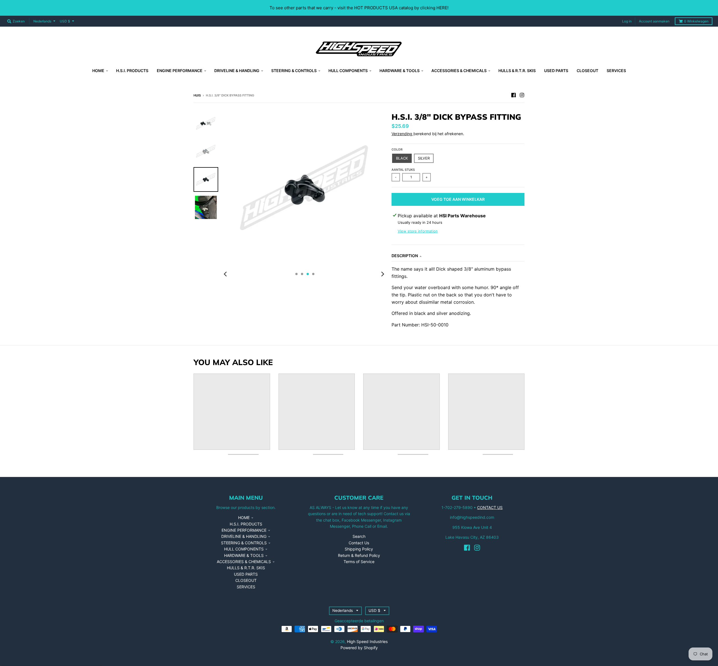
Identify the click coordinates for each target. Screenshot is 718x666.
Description (405, 255)
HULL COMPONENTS (244, 549)
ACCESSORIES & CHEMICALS (244, 561)
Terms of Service (359, 561)
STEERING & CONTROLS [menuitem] (294, 70)
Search (359, 536)
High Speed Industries (367, 641)
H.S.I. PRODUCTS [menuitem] (132, 70)
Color (397, 149)
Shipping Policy (359, 549)
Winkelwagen (696, 21)
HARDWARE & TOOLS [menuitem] (399, 70)
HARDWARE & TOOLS (244, 555)
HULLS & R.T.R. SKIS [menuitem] (517, 70)
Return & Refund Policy (359, 555)
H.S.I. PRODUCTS (246, 524)
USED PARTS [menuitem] (556, 70)
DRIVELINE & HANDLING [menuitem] (236, 70)
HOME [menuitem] (98, 70)
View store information (418, 231)
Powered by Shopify (359, 647)
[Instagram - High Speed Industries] (521, 95)
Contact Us (359, 542)
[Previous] (226, 274)
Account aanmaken (654, 21)
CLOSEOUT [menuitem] (587, 70)
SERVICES (246, 586)
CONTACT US (490, 507)
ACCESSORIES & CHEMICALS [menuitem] (459, 70)
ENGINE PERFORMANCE (244, 530)
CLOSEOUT (246, 580)
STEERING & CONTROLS (244, 542)
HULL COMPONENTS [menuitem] (348, 70)
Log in (627, 21)
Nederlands (42, 21)
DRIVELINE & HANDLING (243, 536)
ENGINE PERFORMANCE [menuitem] (179, 70)
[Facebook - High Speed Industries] (513, 95)
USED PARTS (246, 574)
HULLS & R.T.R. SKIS (246, 567)
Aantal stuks (403, 170)
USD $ (65, 21)
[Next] (382, 274)
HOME (244, 517)
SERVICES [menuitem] (616, 70)
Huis (197, 95)
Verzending (402, 133)
